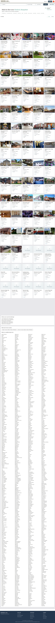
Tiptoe (16, 569)
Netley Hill (16, 495)
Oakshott (29, 510)
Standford (16, 554)
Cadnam (16, 375)
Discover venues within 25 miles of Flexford (25, 329)
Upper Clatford (43, 575)
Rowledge (43, 535)
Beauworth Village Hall (16, 167)
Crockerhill (43, 391)
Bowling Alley (17, 361)
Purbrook (3, 528)
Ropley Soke (17, 534)
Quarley (29, 528)
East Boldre (17, 402)
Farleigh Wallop (4, 415)
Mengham (3, 486)
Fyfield (29, 426)
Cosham (29, 388)
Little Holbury (30, 472)
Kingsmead (30, 463)
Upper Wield (17, 578)
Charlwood (16, 378)
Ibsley (29, 458)
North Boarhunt (17, 502)
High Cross (3, 446)
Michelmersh (30, 487)
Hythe (16, 458)
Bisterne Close (43, 355)
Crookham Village (18, 392)
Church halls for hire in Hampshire (7, 318)
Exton (42, 413)
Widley (42, 595)
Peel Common (17, 518)
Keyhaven (3, 461)
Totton (29, 571)
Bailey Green (4, 345)
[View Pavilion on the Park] (5, 54)
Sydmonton (43, 563)
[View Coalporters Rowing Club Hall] (27, 162)
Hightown (16, 447)
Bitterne (3, 356)
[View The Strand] (16, 249)
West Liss (3, 588)
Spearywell (30, 552)
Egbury (16, 408)
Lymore (42, 482)
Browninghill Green (5, 370)
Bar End (3, 346)
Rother (29, 534)
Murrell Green (4, 493)
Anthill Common (44, 338)
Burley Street (43, 373)
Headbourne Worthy (44, 442)
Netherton (43, 494)
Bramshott (30, 364)
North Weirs (17, 507)
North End (16, 503)
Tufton (16, 572)
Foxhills (16, 421)
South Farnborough (18, 548)
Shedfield (3, 540)
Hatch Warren (30, 437)
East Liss (3, 404)
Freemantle (3, 422)
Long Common (30, 475)
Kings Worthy (30, 462)
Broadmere (43, 366)
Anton (3, 339)
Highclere (43, 446)
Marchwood (4, 484)
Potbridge (43, 524)
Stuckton (29, 561)
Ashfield (29, 340)
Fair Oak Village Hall (37, 113)
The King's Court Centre (27, 41)
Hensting (29, 445)
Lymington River (31, 482)
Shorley (29, 543)
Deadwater (43, 395)
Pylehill (16, 528)
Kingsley (16, 463)
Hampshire (2, 43)
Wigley (3, 596)
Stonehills (29, 558)
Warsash (16, 582)
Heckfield (3, 445)
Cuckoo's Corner (30, 393)
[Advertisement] (27, 24)
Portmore (29, 523)
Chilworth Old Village (45, 380)
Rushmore (43, 536)
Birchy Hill (16, 354)
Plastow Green (4, 522)
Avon (2, 343)
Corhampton (17, 388)
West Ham (16, 587)
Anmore (3, 338)
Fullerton (43, 424)
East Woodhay (4, 406)
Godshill (42, 427)
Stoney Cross (4, 559)
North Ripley (30, 505)
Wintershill (43, 599)
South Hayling (4, 549)
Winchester (43, 597)
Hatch (3, 437)
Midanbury (43, 487)
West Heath (30, 587)
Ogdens (3, 511)
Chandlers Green (44, 377)
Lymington (16, 482)
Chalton (16, 377)
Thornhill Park (17, 567)
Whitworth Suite (26, 95)
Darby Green (30, 395)
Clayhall (29, 384)
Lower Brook (43, 477)
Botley (3, 361)
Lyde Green (3, 482)
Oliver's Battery (4, 513)
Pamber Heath (30, 516)
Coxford (3, 390)
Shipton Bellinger (18, 541)
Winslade (16, 599)
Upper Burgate (17, 575)
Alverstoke (16, 336)
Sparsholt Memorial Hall (16, 113)
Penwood (29, 519)
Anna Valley (30, 338)
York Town (43, 605)
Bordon (29, 360)
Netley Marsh (30, 495)
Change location (49, 9)
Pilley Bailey (17, 521)
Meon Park (30, 486)
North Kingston (43, 504)
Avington (42, 342)
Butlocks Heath (30, 374)
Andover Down (30, 337)
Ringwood (16, 532)
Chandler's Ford (30, 377)
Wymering (16, 605)
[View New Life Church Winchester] (49, 162)
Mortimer (3, 492)
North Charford (44, 502)
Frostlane (43, 423)
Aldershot (29, 335)
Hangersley (3, 434)
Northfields (3, 508)
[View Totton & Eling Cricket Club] (27, 72)
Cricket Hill (3, 391)
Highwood (30, 447)
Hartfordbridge (4, 436)
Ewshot (16, 413)
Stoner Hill (43, 558)
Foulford (3, 420)
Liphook (16, 471)
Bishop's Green (30, 354)
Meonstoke (43, 486)
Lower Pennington (44, 479)
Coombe (29, 387)
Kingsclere (43, 462)
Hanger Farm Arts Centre (5, 253)
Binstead (3, 354)
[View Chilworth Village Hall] (5, 197)
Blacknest (43, 357)
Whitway (16, 595)
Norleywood (30, 501)
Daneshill (16, 395)
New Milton (43, 496)
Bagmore (42, 344)
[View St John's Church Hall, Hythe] (16, 144)
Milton (29, 489)
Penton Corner (43, 518)
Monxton (3, 491)
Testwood (3, 565)
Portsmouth (17, 524)
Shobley (29, 542)
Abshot (3, 335)
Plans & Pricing (32, 616)
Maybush (16, 485)
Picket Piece (30, 520)
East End (3, 403)
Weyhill (42, 592)
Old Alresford (17, 511)
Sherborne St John (31, 540)
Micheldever (17, 487)
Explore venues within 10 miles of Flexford (9, 329)
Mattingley (3, 485)
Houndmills (3, 456)
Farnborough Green (44, 415)
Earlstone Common (31, 401)
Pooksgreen (30, 522)
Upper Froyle (43, 576)
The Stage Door (25, 218)
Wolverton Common (31, 600)
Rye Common (4, 537)
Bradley (16, 362)
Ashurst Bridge (30, 342)
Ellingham (3, 409)
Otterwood (43, 513)
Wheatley (16, 593)
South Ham (43, 548)
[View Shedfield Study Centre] (5, 72)
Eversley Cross (43, 412)
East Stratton (4, 405)
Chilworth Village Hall (5, 202)
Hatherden (16, 438)
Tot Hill (42, 570)
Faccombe (3, 414)
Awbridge (43, 343)
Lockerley (29, 474)
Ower (2, 515)
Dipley (42, 397)
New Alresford (43, 495)
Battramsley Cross (18, 349)
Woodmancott (43, 602)
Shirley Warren (4, 542)
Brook (29, 368)
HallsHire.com (4, 612)
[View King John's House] (27, 231)
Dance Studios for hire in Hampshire (8, 319)
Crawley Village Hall (48, 290)
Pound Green (17, 525)
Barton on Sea (43, 346)
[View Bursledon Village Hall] (16, 126)
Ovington (42, 514)
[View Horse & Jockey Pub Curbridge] (5, 126)
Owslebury (16, 515)
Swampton (3, 562)
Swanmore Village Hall (49, 218)
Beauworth (17, 350)
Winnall (42, 598)
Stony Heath (30, 559)
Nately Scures (43, 493)
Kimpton (42, 461)
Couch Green (4, 389)
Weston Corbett (4, 592)
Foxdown (3, 421)
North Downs (4, 503)
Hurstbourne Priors (5, 457)
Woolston (29, 603)
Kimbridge (30, 461)
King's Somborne (17, 462)
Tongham (16, 570)
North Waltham (44, 506)
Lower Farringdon (18, 479)
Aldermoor (16, 335)
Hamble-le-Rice (4, 433)
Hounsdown (17, 456)
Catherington (30, 376)
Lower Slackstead (18, 480)
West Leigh (43, 587)
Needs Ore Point (17, 494)
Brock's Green (17, 367)
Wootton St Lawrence (18, 604)
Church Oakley (4, 383)
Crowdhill (3, 393)
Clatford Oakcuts (17, 384)
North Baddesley (44, 501)
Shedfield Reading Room (5, 235)
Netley (3, 495)
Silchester (3, 544)
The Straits (30, 566)
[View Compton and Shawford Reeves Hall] (27, 126)
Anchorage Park (4, 337)
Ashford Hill (43, 340)
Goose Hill (16, 429)
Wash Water (30, 582)
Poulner (3, 525)
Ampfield (29, 336)
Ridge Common (4, 532)
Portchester (17, 523)
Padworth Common (31, 515)
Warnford (43, 581)
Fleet (29, 417)
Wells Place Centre (37, 130)
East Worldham (17, 406)
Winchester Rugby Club (5, 290)
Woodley (29, 602)
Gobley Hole (30, 427)
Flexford (29, 418)
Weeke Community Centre (5, 185)
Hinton (16, 450)
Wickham (29, 595)
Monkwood (30, 490)
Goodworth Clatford (44, 428)
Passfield (29, 517)
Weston (3, 591)
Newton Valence (30, 499)
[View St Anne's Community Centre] (5, 144)
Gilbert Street (4, 427)
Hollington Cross (4, 452)
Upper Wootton (30, 578)
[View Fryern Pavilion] (16, 214)
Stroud (3, 561)
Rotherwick (43, 534)
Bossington (43, 360)
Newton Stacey (17, 499)
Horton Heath (4, 455)
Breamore (3, 365)
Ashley (16, 341)
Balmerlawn (30, 345)
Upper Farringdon (31, 576)
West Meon (17, 588)
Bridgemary (17, 365)
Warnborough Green (31, 581)
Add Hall (50, 1)
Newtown (43, 499)
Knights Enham (43, 464)
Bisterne (29, 355)
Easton (29, 407)
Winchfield (3, 598)
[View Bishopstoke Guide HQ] (38, 144)
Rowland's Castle (31, 535)
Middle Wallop (4, 488)
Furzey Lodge (4, 426)
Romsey (29, 533)
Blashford (29, 358)
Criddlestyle (17, 391)
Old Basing (30, 511)
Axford (3, 344)
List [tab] (49, 16)
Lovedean (16, 477)
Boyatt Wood (4, 362)
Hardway (16, 435)
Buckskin (16, 371)
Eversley (16, 412)
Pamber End (4, 516)
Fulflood (29, 424)
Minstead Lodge (25, 290)
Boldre (3, 360)
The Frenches (43, 565)
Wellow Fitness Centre (38, 290)
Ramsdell (16, 530)
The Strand (14, 253)
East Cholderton (30, 402)
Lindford (16, 470)
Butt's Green (43, 374)
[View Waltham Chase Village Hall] (49, 144)
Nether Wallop (30, 494)
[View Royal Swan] (38, 91)
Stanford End (43, 554)
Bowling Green (30, 361)
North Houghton (31, 504)
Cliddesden (3, 385)
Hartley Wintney (44, 436)
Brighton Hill (30, 365)
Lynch (3, 483)
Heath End (3, 444)
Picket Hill (16, 520)
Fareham (42, 414)
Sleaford (42, 544)
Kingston (42, 463)
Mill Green (43, 488)
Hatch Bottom (17, 437)
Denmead (43, 396)
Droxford (3, 399)
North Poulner (17, 505)
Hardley (3, 435)
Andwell (42, 337)
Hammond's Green (31, 433)
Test (42, 564)
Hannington (17, 434)
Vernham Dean (30, 579)
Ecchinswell (3, 408)
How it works (32, 615)
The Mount (16, 566)
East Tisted (16, 405)
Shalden (16, 539)
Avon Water (30, 343)
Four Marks (30, 420)
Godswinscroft (4, 428)
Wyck (2, 605)
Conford (16, 387)
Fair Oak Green (30, 414)
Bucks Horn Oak (4, 371)
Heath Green (17, 444)
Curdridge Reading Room (16, 185)
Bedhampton (43, 350)
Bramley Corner (30, 363)
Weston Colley (30, 591)
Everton (3, 413)
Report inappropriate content (36, 621)
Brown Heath (43, 369)
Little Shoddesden (31, 473)
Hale (2, 432)
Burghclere (17, 372)
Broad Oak (16, 366)
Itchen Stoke (17, 460)
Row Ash (16, 535)
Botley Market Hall (26, 202)
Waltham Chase (44, 580)
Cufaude (42, 393)
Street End (43, 560)
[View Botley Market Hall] (27, 197)
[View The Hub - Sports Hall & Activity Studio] (38, 72)
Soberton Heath (4, 546)
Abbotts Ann (43, 334)
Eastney (3, 407)
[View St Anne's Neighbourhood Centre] (16, 231)
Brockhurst (17, 368)
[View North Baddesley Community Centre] (49, 91)
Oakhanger (43, 509)
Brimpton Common (44, 365)
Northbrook (43, 507)
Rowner (3, 536)
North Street (4, 506)
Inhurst (16, 459)
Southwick (30, 551)
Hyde (29, 457)
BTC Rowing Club (37, 218)
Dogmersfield (4, 398)
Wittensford (4, 600)
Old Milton (3, 512)
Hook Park (3, 454)
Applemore (17, 339)
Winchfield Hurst (18, 598)
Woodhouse (43, 601)
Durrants (16, 401)
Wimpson (29, 597)
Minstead (43, 489)
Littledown (3, 474)
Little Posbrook (17, 473)
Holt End (42, 452)
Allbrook (42, 335)
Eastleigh (42, 406)
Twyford (29, 573)
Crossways (30, 392)
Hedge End (16, 445)
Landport (16, 465)
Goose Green (4, 429)
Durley (29, 400)
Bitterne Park (17, 356)
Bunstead (43, 371)
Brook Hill (3, 369)
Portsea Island (4, 524)
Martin (16, 484)
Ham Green (30, 432)
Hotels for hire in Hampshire (6, 320)
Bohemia (42, 359)
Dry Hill (16, 399)
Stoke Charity (4, 558)
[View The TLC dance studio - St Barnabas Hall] (16, 91)
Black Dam (30, 356)
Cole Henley (43, 385)
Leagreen (29, 467)
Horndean (29, 454)
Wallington (30, 580)
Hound (29, 455)
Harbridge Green (44, 434)
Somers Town (43, 546)
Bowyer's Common (44, 361)
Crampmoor (17, 390)
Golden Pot (30, 428)
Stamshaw (3, 554)
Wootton (3, 604)
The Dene (29, 565)
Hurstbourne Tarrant (18, 457)
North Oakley (4, 505)
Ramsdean (3, 530)
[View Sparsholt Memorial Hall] (16, 109)
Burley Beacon (17, 373)
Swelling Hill (30, 563)
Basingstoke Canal (4, 348)
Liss (28, 471)
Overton (29, 514)
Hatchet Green (4, 438)
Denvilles (3, 397)
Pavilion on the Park (4, 59)
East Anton (43, 401)
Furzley (16, 426)
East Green (43, 403)
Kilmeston (16, 461)
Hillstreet (16, 449)
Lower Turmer (43, 480)
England (5, 43)
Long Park (43, 475)
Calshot (42, 375)
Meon (16, 486)
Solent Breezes (30, 546)
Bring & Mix (3, 272)
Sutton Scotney (43, 561)
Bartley (29, 346)
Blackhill (16, 357)
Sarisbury (16, 538)
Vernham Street (44, 579)
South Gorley (30, 548)
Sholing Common (4, 543)
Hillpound (43, 448)
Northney (29, 508)
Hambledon (17, 433)
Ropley (42, 533)
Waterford (3, 583)
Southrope (3, 551)
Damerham (3, 395)
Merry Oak (3, 487)
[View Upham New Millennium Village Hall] (38, 54)
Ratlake (29, 530)
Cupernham (3, 394)
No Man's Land (4, 501)
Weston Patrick (17, 592)
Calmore (29, 375)
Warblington (17, 581)
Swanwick (29, 562)
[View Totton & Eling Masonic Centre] (16, 36)
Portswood (30, 524)
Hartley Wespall (30, 436)
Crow (42, 392)
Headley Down (30, 443)
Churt (16, 383)
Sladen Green (30, 544)
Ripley (42, 532)
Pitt (28, 521)
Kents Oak (43, 460)
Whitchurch (43, 593)
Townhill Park (43, 571)
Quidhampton (43, 528)
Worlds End (30, 604)
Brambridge (43, 362)
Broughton (16, 369)
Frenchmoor (17, 422)
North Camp (30, 502)
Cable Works (3, 113)
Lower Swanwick (31, 480)
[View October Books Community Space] (49, 126)
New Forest (30, 496)
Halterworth (17, 432)
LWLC (35, 235)
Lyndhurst (30, 483)
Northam (29, 507)
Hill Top (29, 448)
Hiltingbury (3, 450)
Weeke (42, 583)
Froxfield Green (4, 424)
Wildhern (29, 596)
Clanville (42, 383)
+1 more (35, 67)
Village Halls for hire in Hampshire (7, 322)
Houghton (16, 455)
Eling (42, 408)
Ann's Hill (16, 338)
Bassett (16, 348)
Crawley (42, 390)
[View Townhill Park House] (27, 109)
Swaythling (17, 563)
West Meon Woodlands (32, 588)
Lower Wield (17, 481)
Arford (42, 339)
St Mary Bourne (44, 553)
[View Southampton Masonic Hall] (49, 72)
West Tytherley (43, 589)
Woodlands (17, 602)
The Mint (3, 566)
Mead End (29, 485)
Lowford (29, 481)
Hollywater (17, 452)
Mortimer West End (18, 492)
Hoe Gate (16, 451)
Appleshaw (30, 339)
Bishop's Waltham (4, 355)
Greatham (43, 430)
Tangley (16, 564)
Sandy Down (4, 538)
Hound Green (43, 455)
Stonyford (43, 559)
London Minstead (18, 475)
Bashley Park (30, 347)
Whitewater (43, 594)
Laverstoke (17, 467)
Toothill (29, 570)
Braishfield (30, 362)
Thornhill (3, 567)
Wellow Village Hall (48, 272)
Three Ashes (30, 567)
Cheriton (3, 379)
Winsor (29, 599)
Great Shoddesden (31, 430)
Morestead (43, 491)
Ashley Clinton (43, 341)
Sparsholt (16, 552)
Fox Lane (42, 420)
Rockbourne (4, 533)
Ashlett (3, 341)
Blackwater (3, 358)
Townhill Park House (26, 113)
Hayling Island (30, 441)
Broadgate (30, 366)
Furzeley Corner (44, 425)
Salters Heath (17, 537)
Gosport (42, 429)
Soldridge (16, 546)
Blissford (16, 359)
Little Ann (16, 472)
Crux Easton (17, 393)
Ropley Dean (4, 534)
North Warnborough (5, 507)
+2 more (46, 103)
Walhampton (17, 580)
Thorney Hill (43, 566)
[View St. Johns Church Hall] (49, 180)
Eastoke (16, 407)
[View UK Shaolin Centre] (38, 180)
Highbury (29, 446)
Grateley (3, 430)
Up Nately (16, 574)
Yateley (29, 605)
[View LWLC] (38, 231)
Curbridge (16, 394)
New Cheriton (17, 496)
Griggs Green (30, 431)
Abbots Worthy (4, 334)
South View (30, 549)
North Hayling (17, 504)
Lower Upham (4, 481)
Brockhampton (4, 368)
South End (3, 548)
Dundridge (3, 400)
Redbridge (16, 531)
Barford (16, 346)
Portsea (42, 523)
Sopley (3, 547)
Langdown (43, 465)
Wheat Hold (4, 593)
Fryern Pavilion (14, 218)
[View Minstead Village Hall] (16, 197)
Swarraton (43, 562)
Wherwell (29, 593)
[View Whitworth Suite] (27, 91)
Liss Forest (43, 471)
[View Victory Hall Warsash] (49, 109)
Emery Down (43, 409)
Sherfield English (44, 540)
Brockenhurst (43, 367)
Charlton (3, 378)
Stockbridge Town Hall (5, 167)
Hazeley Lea (30, 442)
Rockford (16, 533)
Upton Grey (17, 579)
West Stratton (43, 588)
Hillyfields (30, 449)
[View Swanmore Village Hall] (49, 214)
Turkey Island (4, 573)
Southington (43, 550)
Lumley (42, 481)
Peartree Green (4, 518)
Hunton (29, 456)
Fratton (29, 421)
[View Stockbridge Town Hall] (5, 162)
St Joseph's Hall (14, 290)
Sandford (29, 537)
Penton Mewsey (17, 519)
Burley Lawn (30, 373)
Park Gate (3, 517)
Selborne (29, 538)
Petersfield (43, 519)
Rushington (30, 536)
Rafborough (17, 529)
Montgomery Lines (44, 490)
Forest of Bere (30, 419)
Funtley (3, 425)
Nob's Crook (17, 501)
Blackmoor (30, 357)
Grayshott (16, 430)
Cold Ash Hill (17, 385)
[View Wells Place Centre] (38, 126)
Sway (2, 563)
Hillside (3, 449)
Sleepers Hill (4, 545)
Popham (42, 522)
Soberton (42, 545)
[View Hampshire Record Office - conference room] (16, 54)
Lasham (42, 466)
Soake (29, 545)
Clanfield (29, 383)
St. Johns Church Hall (48, 185)
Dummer (29, 399)
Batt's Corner (43, 348)
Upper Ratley (4, 577)
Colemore (3, 386)
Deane (29, 396)
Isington (29, 459)
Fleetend (3, 418)
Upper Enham (17, 576)
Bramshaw (3, 364)
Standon (29, 554)
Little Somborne (44, 473)
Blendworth (3, 359)
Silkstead (16, 544)
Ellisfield (16, 409)
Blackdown (43, 356)
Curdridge (30, 394)
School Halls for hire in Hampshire (7, 321)
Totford (16, 571)
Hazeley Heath (17, 442)
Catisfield (43, 376)
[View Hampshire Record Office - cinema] (27, 54)
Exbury (29, 413)
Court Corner (17, 389)
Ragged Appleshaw (31, 529)
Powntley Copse (44, 525)
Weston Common (44, 591)
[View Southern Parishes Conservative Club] (5, 36)
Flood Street (43, 418)
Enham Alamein (4, 412)
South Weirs (4, 550)
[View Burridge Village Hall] (38, 162)
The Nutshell (25, 149)
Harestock (43, 435)
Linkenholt (43, 470)
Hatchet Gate (43, 437)
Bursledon (16, 374)
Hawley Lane (4, 441)
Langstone (30, 466)
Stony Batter (17, 559)
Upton (42, 578)
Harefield (29, 435)
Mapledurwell (43, 483)
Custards (42, 394)
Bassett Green (30, 348)
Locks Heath (43, 474)
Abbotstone (17, 334)
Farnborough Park (5, 416)
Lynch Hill (16, 483)
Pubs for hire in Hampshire (6, 323)
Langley (3, 466)
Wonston (42, 600)
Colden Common (31, 385)
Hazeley (42, 441)
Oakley (3, 510)
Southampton (30, 550)
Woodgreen (30, 601)
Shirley (29, 541)
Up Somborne (30, 574)
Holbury (29, 451)
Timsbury (43, 568)
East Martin (17, 404)
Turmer (16, 573)
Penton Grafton (4, 519)
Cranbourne (30, 390)
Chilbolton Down (44, 379)
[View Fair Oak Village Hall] (38, 109)
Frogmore (16, 423)
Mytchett (16, 493)
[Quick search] (53, 1)
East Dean (43, 402)
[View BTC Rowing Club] (38, 214)
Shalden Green (30, 539)
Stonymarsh (4, 560)
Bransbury (43, 364)
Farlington (16, 415)
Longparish (17, 476)
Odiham (42, 510)
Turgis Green (43, 572)
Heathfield (43, 444)
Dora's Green (17, 398)
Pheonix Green (4, 520)
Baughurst (30, 349)
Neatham (3, 494)
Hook (29, 453)
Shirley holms (43, 541)
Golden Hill (17, 428)
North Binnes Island (5, 502)
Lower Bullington (18, 478)
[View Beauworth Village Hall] (16, 162)
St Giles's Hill (30, 553)
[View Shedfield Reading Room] (5, 231)
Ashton (3, 342)
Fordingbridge (4, 419)
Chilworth (29, 380)
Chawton (42, 378)
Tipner (3, 569)
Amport (42, 336)
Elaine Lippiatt (3, 218)
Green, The (3, 431)
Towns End (3, 572)
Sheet (16, 540)
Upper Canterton (31, 575)
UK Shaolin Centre (37, 185)
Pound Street (30, 525)
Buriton (42, 372)
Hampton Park (43, 433)
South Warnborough (44, 549)
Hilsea (42, 449)
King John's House (26, 235)
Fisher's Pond (17, 417)
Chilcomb (3, 380)
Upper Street (43, 577)
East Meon (30, 404)
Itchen (42, 459)
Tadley (3, 564)
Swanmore (16, 562)
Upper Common (4, 576)
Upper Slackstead (31, 577)
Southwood (43, 551)
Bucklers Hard (43, 370)
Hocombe (43, 450)
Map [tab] (53, 16)
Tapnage (29, 564)
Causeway (3, 377)
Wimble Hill (17, 597)
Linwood (3, 471)
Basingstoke (43, 347)
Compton (29, 386)
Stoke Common (17, 558)
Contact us (44, 615)
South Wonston (17, 550)
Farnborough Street (18, 416)
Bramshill (16, 364)
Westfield (43, 590)
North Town (30, 506)
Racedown (3, 529)
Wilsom (3, 597)
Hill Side (16, 448)
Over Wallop (17, 514)
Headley (3, 443)
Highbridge (17, 446)
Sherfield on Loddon (5, 541)
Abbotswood (30, 334)
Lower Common (44, 478)
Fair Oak (16, 414)
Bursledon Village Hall (16, 130)
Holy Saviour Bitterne (16, 272)
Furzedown (30, 425)
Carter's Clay (17, 376)
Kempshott (30, 460)
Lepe (2, 470)
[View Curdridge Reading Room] (16, 180)
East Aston (3, 402)
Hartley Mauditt (17, 436)
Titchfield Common (44, 569)
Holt (29, 452)
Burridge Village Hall (37, 167)
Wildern (16, 596)
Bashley (16, 347)
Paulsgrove (43, 517)
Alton (2, 336)
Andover (16, 337)
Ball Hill (16, 345)
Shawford (43, 539)
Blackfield (3, 357)
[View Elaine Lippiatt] (5, 214)
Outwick (3, 514)
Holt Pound (3, 453)
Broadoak (3, 367)
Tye (42, 573)
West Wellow (4, 590)
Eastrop (42, 407)
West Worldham (17, 590)
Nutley (29, 509)
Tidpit (16, 568)
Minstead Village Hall (15, 202)
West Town (16, 589)
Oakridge (16, 510)
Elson (29, 409)
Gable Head (43, 426)
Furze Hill (16, 425)
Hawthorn (16, 441)
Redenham (30, 531)
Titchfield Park (4, 570)
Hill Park (3, 448)
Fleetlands (16, 418)
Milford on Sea (30, 488)
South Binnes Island (31, 547)
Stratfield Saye (17, 560)
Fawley (29, 416)
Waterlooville (17, 583)
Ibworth (3, 459)
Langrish (16, 466)
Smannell (16, 545)
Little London (43, 472)
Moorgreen (17, 491)
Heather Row (30, 444)
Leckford (42, 467)
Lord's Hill (43, 476)
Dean (2, 396)
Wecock (29, 583)
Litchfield (3, 472)
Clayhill (42, 384)
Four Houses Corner (18, 420)
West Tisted (3, 589)
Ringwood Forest (31, 532)
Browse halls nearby (20, 615)
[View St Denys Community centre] (49, 231)
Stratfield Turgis (31, 560)
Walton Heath (4, 581)
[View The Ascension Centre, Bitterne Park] (27, 180)
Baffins (29, 344)
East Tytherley (30, 405)
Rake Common (43, 529)
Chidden (16, 379)
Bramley (16, 363)
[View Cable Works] (5, 109)
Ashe (15, 340)
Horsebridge (43, 454)
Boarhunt (29, 359)
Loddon (3, 475)
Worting (42, 604)
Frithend (42, 422)
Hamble (42, 432)
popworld (46, 41)
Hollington (43, 451)
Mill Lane (3, 489)
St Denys (16, 553)
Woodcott (16, 601)
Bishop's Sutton (43, 354)
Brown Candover (31, 369)
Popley (3, 523)
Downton (29, 398)
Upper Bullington (4, 575)
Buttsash (3, 375)
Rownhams (17, 536)
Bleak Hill (43, 358)
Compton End (4, 387)
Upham (42, 574)
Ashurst (16, 342)
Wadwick (3, 580)
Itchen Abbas (4, 460)
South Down (43, 547)
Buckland (29, 370)
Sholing (42, 542)
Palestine (42, 515)
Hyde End (3, 458)
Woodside (3, 603)
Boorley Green (17, 360)
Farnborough (30, 415)
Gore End (29, 429)
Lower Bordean (30, 477)
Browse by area (19, 616)
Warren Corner (4, 582)
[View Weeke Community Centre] (5, 180)
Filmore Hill (43, 416)
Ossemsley (16, 513)
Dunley (16, 400)
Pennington (30, 518)
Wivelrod (16, 600)
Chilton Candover (18, 380)
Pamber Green (17, 516)
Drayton (42, 398)
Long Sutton (4, 476)
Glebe (16, 427)
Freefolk (42, 421)
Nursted (3, 509)
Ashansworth (4, 340)
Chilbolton (30, 379)
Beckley (29, 350)
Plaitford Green (44, 521)
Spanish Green (4, 552)
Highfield (3, 447)
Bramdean (3, 363)
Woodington (4, 602)
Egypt (29, 408)
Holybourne (17, 453)
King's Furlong (4, 462)
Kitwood (16, 464)
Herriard (42, 445)
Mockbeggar (4, 490)
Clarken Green (4, 384)
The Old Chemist (37, 41)
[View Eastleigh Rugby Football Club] (5, 91)
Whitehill (16, 594)
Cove (29, 389)
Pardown (42, 516)
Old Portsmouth (30, 512)
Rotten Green (4, 535)
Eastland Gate (30, 406)
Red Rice (3, 531)
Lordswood (3, 477)
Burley (3, 373)
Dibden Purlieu (30, 397)
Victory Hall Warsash (48, 113)
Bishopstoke (17, 355)
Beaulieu (3, 350)
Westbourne (30, 590)
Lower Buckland (4, 478)
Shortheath (43, 543)
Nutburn (16, 509)
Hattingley (43, 438)
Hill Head (43, 447)
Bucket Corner (17, 370)
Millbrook (16, 489)
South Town (17, 549)
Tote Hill (3, 571)
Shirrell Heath (17, 542)
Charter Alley (30, 378)
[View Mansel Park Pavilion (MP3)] (16, 72)
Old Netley (16, 512)
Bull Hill (29, 371)
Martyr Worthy (43, 484)
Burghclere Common (31, 372)
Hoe (2, 451)
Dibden (16, 397)
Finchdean (3, 417)
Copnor (42, 387)
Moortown (30, 491)
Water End (43, 582)
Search (45, 4)
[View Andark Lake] (49, 54)
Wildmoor (43, 596)
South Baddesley (17, 547)
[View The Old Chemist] (38, 36)
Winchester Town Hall (38, 272)
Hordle (16, 454)
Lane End (29, 465)
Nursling (42, 508)
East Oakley (43, 404)
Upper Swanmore (4, 578)
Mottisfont (30, 492)
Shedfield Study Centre (5, 77)
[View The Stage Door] (27, 214)
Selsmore (43, 538)
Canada (3, 376)
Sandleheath (43, 537)
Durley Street (43, 400)
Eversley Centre (30, 412)
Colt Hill (16, 386)
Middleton (16, 488)
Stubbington (17, 561)
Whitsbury (3, 595)
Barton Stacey (4, 347)
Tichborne (3, 568)
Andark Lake (47, 59)
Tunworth (29, 572)
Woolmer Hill (17, 603)
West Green (3, 587)
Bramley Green (43, 363)
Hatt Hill (29, 438)
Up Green (3, 574)
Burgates (3, 372)
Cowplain (43, 389)
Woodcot (3, 601)
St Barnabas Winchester (38, 253)
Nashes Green (30, 493)
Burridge (3, 374)
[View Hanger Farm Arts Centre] (5, 249)
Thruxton (43, 567)
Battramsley (4, 349)
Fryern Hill (17, 424)
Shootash (16, 543)
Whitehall (3, 594)
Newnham (3, 499)
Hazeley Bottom (4, 442)
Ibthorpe (42, 458)
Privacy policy (45, 616)
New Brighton (4, 496)
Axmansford (17, 344)
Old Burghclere (43, 511)
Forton (42, 419)
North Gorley (4, 504)
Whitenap (29, 594)
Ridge (42, 531)
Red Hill (42, 530)
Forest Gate (17, 419)
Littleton (16, 474)
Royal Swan (36, 95)
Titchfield (29, 569)
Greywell (16, 431)
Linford (29, 470)
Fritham (29, 422)
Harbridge (30, 434)
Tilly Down (30, 568)
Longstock (29, 476)
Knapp (29, 464)
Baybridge (43, 349)
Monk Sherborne (17, 490)
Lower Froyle (30, 479)
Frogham (3, 423)
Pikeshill (42, 520)
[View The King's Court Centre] (27, 36)
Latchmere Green (4, 467)
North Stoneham (44, 505)
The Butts (16, 565)
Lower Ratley (4, 480)
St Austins (43, 552)
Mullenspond (43, 492)
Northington (17, 508)
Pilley (2, 521)
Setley (3, 539)
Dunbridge (43, 399)
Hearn (42, 443)
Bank (42, 345)
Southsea (16, 551)
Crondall (3, 392)
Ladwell (3, 465)
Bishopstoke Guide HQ (38, 149)
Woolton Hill (43, 603)
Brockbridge (30, 367)
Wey (29, 592)
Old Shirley (43, 512)
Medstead (43, 485)
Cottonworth (43, 388)
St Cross (3, 553)
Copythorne (3, 388)
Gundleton (43, 431)
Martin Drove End (31, 484)
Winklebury (30, 598)
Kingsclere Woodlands (5, 463)
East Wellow (43, 405)
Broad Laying (4, 366)
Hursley (42, 456)
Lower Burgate (30, 478)
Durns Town (4, 401)
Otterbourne (30, 513)
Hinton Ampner (30, 450)
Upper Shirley (17, 577)
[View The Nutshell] (27, 144)
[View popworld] (49, 36)
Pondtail (16, 522)
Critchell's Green (31, 391)
